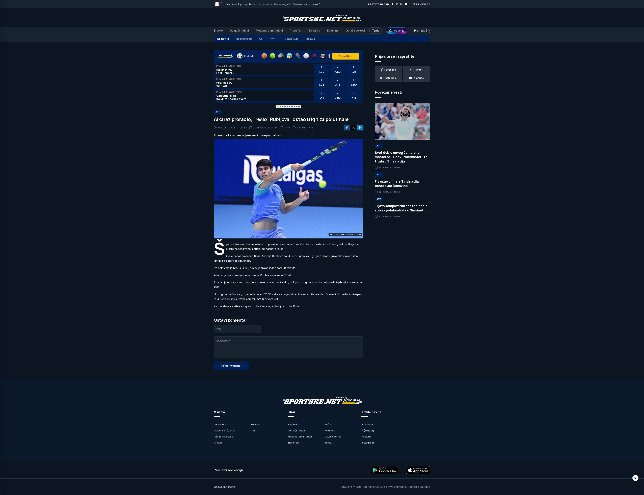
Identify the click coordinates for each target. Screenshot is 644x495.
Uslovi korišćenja (224, 430)
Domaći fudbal (239, 30)
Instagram (367, 442)
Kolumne (333, 30)
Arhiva (218, 442)
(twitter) (418, 69)
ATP (261, 38)
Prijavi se (423, 4)
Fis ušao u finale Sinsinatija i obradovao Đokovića (397, 183)
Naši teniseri (244, 38)
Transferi (296, 30)
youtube (419, 77)
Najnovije (216, 30)
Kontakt (255, 424)
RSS (253, 430)
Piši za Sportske (223, 436)
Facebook (367, 424)
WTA (274, 38)
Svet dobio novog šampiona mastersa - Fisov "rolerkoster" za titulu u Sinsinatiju (401, 156)
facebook (390, 69)
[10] (217, 4)
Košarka (314, 30)
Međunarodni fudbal (269, 30)
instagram (390, 77)
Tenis (375, 30)
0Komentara (305, 127)
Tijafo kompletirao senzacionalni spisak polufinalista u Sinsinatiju (401, 208)
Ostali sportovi (355, 30)
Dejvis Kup (291, 38)
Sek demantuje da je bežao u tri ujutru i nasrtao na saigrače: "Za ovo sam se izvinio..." (273, 4)
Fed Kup (310, 38)
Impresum (220, 424)
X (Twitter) (367, 430)
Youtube (366, 436)
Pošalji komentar (231, 365)
